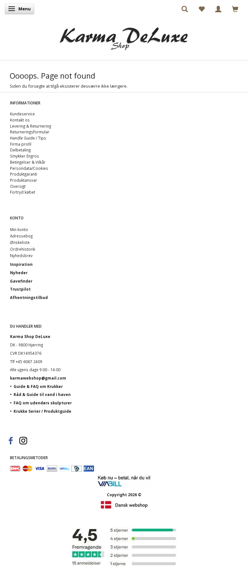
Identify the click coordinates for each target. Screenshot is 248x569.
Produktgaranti (23, 174)
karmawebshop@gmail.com (38, 378)
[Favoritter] (201, 9)
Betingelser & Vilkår (28, 162)
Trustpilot (20, 289)
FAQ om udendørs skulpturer (43, 402)
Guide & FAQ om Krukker (38, 386)
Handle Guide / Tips (28, 137)
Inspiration (21, 264)
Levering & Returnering (30, 126)
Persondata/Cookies (29, 168)
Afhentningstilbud (29, 297)
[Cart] (235, 9)
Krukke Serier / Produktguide (42, 411)
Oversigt (18, 186)
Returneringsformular (29, 131)
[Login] (218, 9)
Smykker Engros (24, 156)
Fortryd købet (22, 192)
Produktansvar (23, 180)
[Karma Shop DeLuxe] (124, 35)
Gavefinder (21, 281)
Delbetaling (20, 149)
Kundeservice (22, 113)
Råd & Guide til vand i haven (42, 394)
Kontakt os (20, 119)
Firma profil (20, 144)
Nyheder (18, 272)
